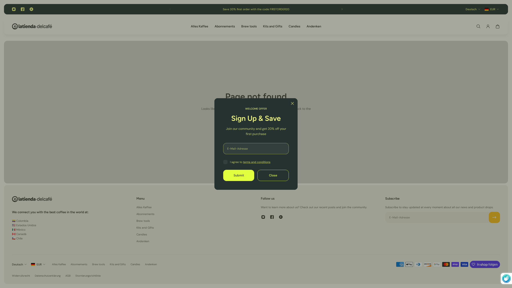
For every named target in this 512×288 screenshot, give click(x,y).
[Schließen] (292, 103)
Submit (239, 175)
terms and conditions (256, 162)
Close (273, 175)
